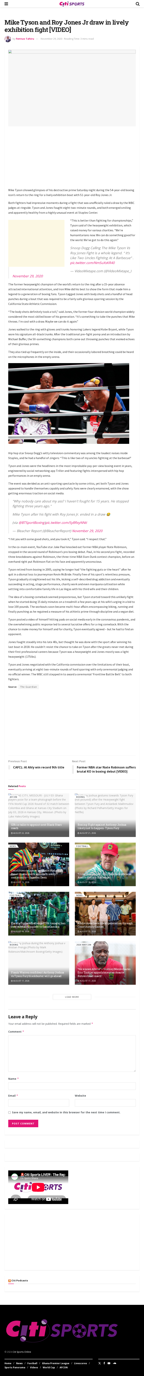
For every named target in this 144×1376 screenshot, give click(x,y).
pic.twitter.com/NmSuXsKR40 (92, 262)
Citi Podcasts (19, 1280)
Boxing (80, 796)
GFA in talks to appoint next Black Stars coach (36, 826)
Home (7, 1363)
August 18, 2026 (87, 882)
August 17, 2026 (21, 980)
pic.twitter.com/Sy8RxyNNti (66, 522)
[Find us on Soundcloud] (114, 1363)
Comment (16, 1031)
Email (13, 1095)
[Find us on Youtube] (109, 1363)
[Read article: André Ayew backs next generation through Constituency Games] (105, 913)
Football (82, 846)
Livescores (80, 1363)
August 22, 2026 (21, 833)
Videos (34, 1367)
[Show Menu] (6, 3)
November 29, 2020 (51, 38)
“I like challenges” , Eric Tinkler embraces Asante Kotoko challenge (104, 875)
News (13, 846)
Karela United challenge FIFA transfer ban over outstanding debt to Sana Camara (38, 924)
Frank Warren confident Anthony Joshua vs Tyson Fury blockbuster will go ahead (37, 974)
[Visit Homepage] (72, 4)
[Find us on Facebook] (104, 1363)
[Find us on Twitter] (99, 1363)
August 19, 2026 (21, 882)
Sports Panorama (14, 1367)
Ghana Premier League (55, 1363)
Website (80, 1095)
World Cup (49, 1367)
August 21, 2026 (87, 833)
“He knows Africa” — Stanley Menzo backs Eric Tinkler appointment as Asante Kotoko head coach (104, 972)
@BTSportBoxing (31, 522)
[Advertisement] (76, 156)
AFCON (13, 796)
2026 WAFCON (83, 944)
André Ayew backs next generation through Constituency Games (105, 924)
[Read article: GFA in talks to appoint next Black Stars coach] (38, 815)
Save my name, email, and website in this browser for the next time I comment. (66, 1112)
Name (13, 1078)
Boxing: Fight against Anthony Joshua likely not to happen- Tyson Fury (102, 826)
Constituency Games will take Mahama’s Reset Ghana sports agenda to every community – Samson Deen (37, 874)
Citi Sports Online (22, 1351)
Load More (72, 996)
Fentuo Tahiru (25, 38)
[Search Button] (138, 3)
